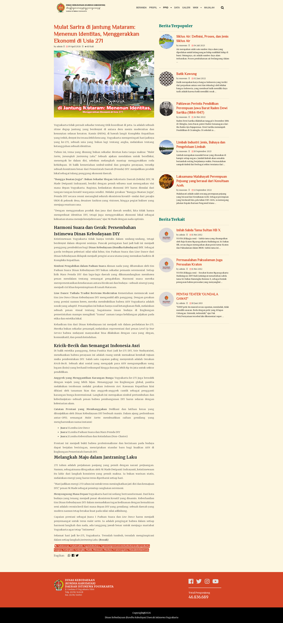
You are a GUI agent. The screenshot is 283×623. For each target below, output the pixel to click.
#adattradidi (76, 546)
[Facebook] (192, 582)
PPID (166, 7)
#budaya (108, 550)
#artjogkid (68, 550)
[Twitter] (200, 582)
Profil (153, 7)
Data (177, 7)
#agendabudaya (92, 546)
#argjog (58, 550)
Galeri (186, 7)
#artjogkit (80, 550)
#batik (89, 550)
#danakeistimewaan (139, 550)
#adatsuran (63, 546)
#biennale (98, 550)
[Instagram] (208, 582)
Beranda (141, 7)
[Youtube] (217, 582)
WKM (196, 7)
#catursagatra (120, 550)
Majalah (209, 7)
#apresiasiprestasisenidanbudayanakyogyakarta (125, 546)
